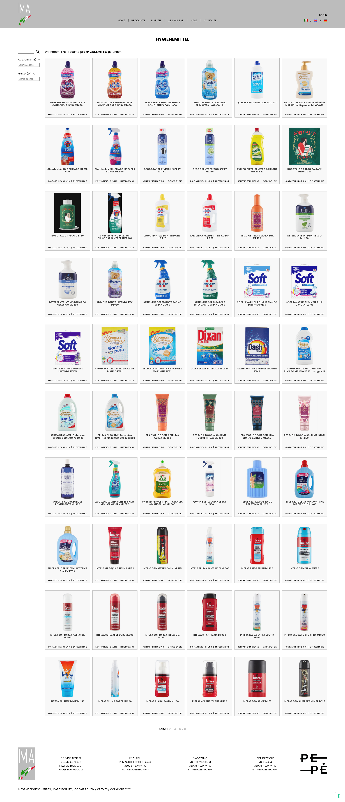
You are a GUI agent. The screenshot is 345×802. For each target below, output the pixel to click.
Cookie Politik (84, 789)
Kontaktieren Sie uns (59, 114)
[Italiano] (306, 20)
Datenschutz (62, 789)
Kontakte (210, 20)
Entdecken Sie (80, 114)
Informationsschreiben (34, 789)
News (194, 20)
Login (323, 15)
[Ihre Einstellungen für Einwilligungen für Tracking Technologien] (338, 795)
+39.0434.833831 (70, 758)
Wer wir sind (176, 20)
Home (121, 20)
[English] (315, 20)
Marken (156, 20)
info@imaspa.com (70, 769)
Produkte (138, 20)
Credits (102, 789)
